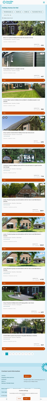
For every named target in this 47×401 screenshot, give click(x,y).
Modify (19, 398)
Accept (26, 398)
